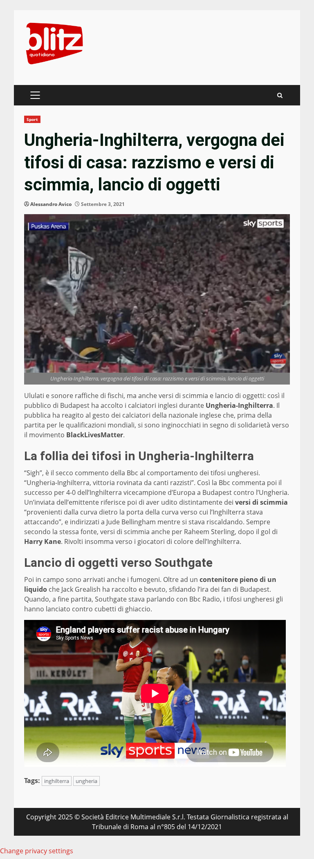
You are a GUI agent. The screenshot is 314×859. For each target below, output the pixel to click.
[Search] (280, 95)
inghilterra (56, 781)
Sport (32, 119)
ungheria (86, 781)
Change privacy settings (36, 850)
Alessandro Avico (51, 204)
